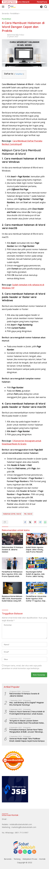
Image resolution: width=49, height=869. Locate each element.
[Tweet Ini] (30, 522)
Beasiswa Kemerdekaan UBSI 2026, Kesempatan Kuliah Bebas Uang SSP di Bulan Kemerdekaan (12, 598)
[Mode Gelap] (41, 7)
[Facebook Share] (25, 522)
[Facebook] (16, 852)
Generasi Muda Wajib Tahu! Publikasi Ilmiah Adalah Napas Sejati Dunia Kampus (27, 739)
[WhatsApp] (25, 852)
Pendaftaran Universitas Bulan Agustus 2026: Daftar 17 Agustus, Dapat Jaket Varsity (36, 598)
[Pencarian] (45, 7)
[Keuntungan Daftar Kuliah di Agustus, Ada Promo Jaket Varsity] (36, 563)
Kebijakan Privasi (30, 859)
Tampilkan (19, 74)
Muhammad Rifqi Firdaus (15, 35)
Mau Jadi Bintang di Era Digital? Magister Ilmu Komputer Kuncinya (26, 703)
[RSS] (34, 852)
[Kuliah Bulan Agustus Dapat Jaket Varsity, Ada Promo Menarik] (36, 539)
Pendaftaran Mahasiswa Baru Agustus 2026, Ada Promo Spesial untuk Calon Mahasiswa (12, 574)
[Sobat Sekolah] (19, 6)
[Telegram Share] (40, 522)
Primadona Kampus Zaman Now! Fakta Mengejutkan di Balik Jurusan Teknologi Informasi (26, 730)
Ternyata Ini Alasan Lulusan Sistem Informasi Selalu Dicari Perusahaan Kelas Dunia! (26, 722)
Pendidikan (6, 19)
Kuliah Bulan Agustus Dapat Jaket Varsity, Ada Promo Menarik (34, 549)
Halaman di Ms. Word (12, 514)
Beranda (7, 859)
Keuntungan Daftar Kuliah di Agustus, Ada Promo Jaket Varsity (35, 574)
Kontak (42, 859)
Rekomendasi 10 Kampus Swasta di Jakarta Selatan (12, 549)
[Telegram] (30, 852)
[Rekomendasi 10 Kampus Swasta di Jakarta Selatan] (12, 539)
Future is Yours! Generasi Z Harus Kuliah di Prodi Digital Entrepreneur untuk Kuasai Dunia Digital (26, 712)
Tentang (17, 859)
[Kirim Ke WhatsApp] (45, 522)
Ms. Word (28, 514)
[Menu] (3, 7)
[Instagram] (20, 852)
